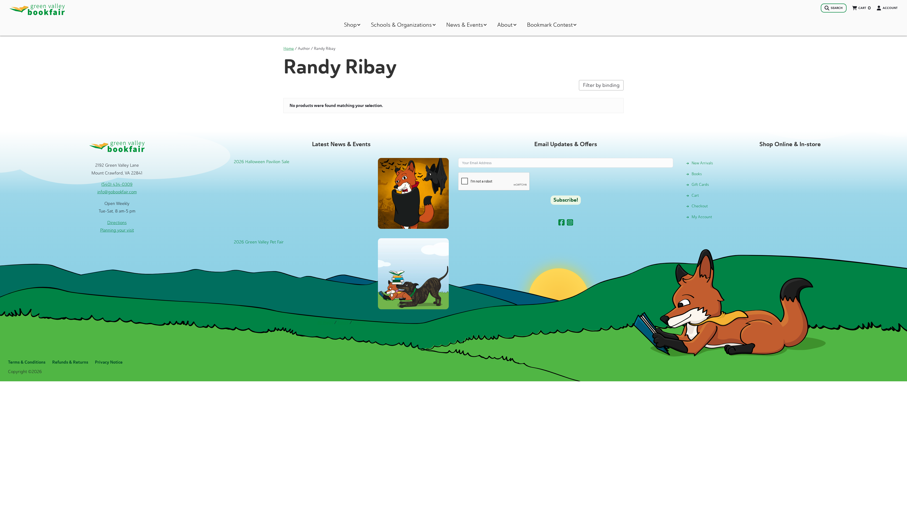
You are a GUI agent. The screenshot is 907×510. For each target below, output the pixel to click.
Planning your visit (117, 230)
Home (288, 48)
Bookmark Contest (550, 24)
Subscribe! (565, 200)
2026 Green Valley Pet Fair (259, 242)
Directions (117, 222)
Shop (350, 24)
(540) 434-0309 (117, 184)
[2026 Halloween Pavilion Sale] (413, 193)
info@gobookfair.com (117, 192)
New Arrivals (702, 163)
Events (359, 322)
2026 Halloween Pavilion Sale (261, 161)
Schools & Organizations (401, 24)
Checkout (700, 206)
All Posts (325, 322)
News (343, 322)
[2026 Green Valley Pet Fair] (413, 273)
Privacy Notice (109, 362)
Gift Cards (700, 184)
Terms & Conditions (26, 362)
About (505, 24)
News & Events (464, 24)
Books (697, 174)
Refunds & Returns (70, 362)
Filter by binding (601, 85)
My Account (702, 217)
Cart (695, 195)
